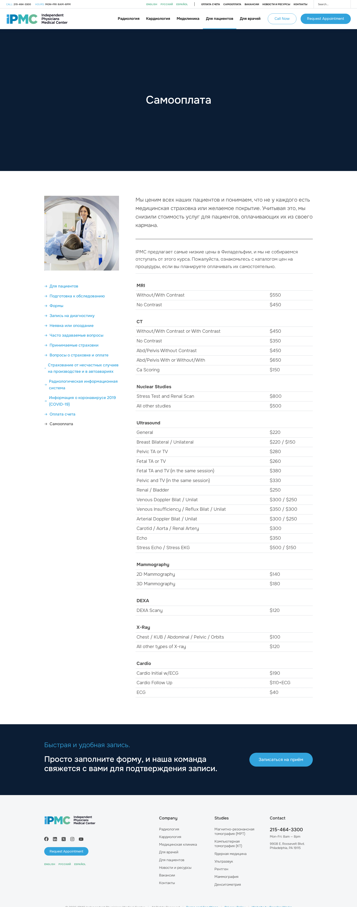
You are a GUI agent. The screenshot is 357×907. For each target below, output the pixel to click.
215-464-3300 (286, 830)
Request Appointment (325, 18)
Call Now (282, 18)
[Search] (344, 4)
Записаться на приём (281, 759)
